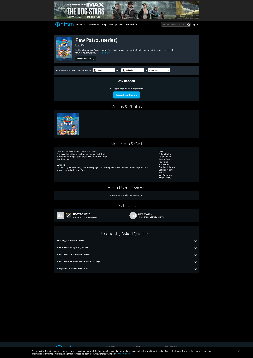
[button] (103, 70)
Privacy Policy (123, 353)
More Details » (103, 52)
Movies (79, 24)
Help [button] (104, 24)
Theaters (92, 24)
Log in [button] (195, 24)
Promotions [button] (131, 24)
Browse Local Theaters (126, 95)
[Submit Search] (188, 24)
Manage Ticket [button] (116, 24)
